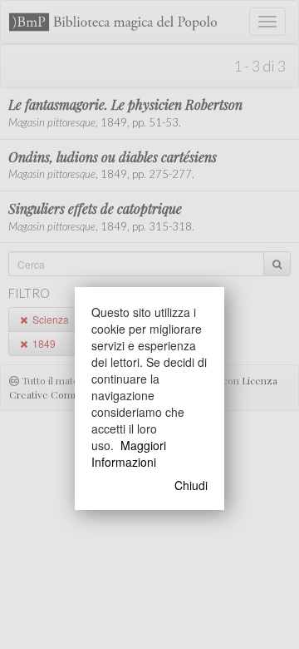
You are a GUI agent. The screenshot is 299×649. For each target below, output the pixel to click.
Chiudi (191, 485)
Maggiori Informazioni (128, 453)
